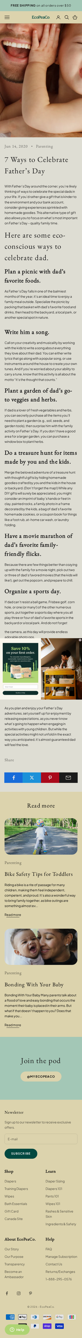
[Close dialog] (80, 640)
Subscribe (20, 693)
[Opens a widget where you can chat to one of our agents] (17, 1330)
